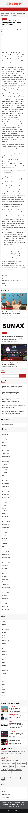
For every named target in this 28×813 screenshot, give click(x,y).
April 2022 (4, 576)
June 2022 (4, 571)
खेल (3, 681)
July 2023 (4, 535)
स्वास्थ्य (3, 698)
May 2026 (4, 442)
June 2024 (4, 505)
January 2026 (5, 453)
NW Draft (4, 651)
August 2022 (5, 565)
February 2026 (5, 450)
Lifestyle (23, 802)
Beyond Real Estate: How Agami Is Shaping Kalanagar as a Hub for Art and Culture (12, 312)
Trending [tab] (17, 703)
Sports (17, 806)
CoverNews (11, 810)
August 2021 (5, 598)
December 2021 (6, 587)
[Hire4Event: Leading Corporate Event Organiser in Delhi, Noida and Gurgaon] (14, 352)
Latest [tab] (4, 703)
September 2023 (6, 530)
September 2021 (6, 595)
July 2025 (4, 469)
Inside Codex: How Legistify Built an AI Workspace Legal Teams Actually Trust (11, 393)
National (4, 643)
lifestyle (4, 637)
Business (4, 18)
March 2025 (5, 480)
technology (5, 670)
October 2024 (5, 494)
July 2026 (4, 437)
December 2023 (6, 521)
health (3, 635)
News (3, 646)
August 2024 (5, 500)
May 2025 (4, 475)
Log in (3, 789)
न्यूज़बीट (3, 689)
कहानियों (3, 678)
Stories (4, 665)
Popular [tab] (10, 703)
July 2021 (4, 601)
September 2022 (6, 562)
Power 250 (4, 654)
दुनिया (3, 687)
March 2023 (5, 546)
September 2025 (6, 464)
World (3, 676)
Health (18, 804)
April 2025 (4, 478)
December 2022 (6, 554)
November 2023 (6, 524)
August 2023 (5, 532)
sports (3, 662)
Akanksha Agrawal (7, 26)
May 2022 (4, 573)
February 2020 (5, 609)
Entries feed (5, 791)
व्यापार (3, 695)
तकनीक (3, 684)
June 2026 (4, 439)
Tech (3, 667)
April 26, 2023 (14, 26)
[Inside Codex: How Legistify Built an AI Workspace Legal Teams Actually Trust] (4, 716)
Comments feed (6, 794)
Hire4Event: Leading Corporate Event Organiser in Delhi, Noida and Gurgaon (13, 363)
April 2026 (4, 445)
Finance (4, 632)
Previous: (13, 278)
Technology (11, 806)
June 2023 (4, 538)
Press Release (10, 308)
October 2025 (5, 461)
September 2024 (6, 497)
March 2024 (5, 513)
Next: (13, 284)
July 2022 (4, 568)
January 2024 (5, 519)
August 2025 (5, 467)
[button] (2, 9)
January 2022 (5, 584)
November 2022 (6, 557)
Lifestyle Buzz (5, 640)
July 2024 (4, 502)
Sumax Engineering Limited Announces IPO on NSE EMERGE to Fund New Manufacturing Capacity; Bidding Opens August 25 (13, 338)
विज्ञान (3, 692)
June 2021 (4, 603)
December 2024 (6, 489)
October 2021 (5, 592)
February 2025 (5, 483)
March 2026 (5, 448)
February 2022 (5, 581)
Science (4, 659)
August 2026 (5, 434)
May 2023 (4, 540)
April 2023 (4, 543)
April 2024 (4, 510)
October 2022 (5, 560)
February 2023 (5, 549)
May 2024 (4, 508)
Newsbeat (4, 648)
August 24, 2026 (14, 315)
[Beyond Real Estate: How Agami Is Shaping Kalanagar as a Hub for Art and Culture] (14, 301)
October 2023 (5, 527)
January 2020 (5, 611)
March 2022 (5, 579)
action (3, 621)
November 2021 (6, 590)
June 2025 (4, 472)
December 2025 (6, 456)
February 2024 (5, 516)
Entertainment (5, 629)
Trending (4, 673)
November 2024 (6, 491)
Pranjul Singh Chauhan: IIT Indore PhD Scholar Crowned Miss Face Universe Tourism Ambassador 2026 (13, 413)
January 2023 (5, 551)
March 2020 (5, 606)
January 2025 (5, 486)
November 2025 (6, 459)
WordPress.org (5, 797)
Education (4, 627)
